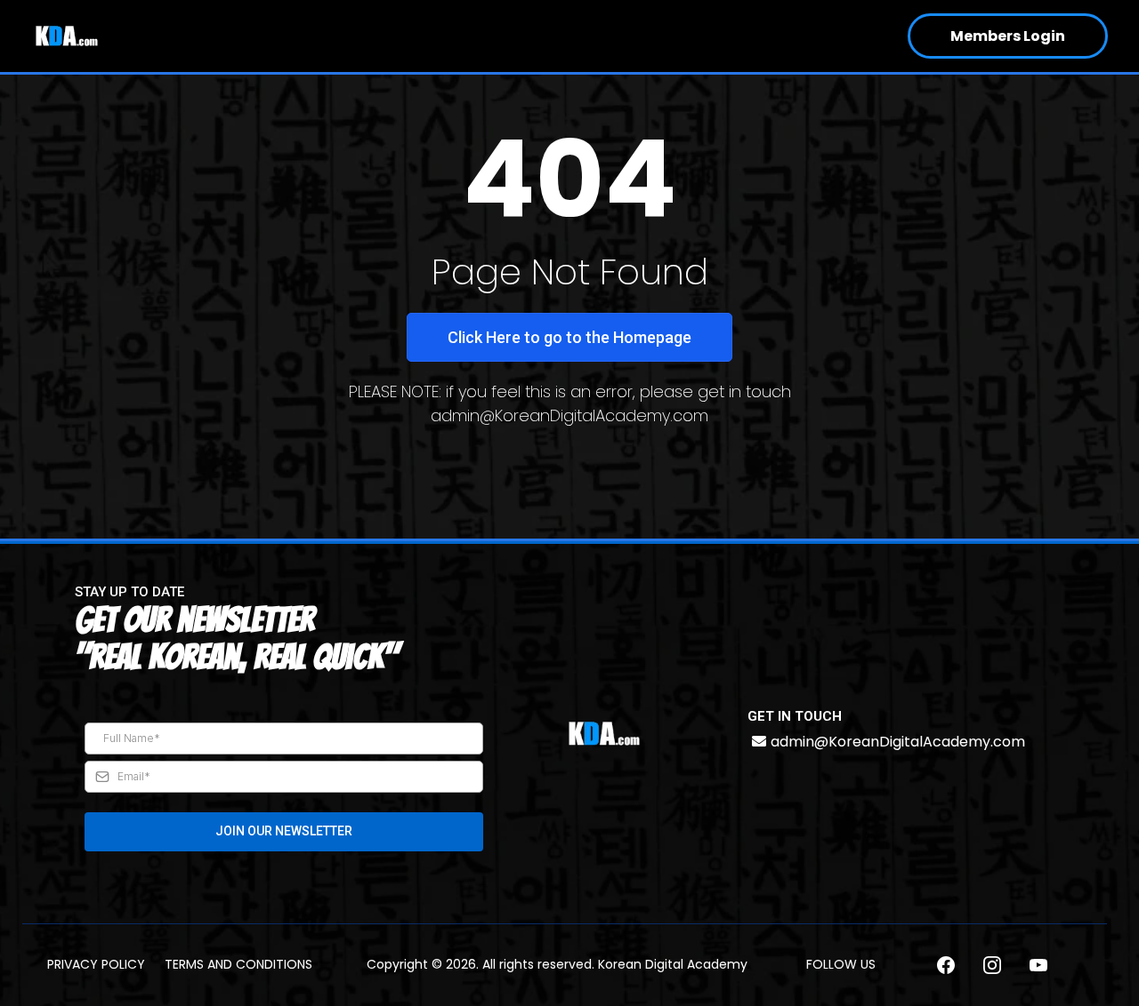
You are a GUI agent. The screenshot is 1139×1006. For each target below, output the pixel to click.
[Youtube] (1038, 965)
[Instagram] (992, 965)
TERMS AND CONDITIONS (238, 964)
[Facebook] (946, 965)
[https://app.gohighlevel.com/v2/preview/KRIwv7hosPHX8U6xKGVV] (604, 734)
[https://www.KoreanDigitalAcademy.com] (67, 36)
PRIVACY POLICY (96, 964)
